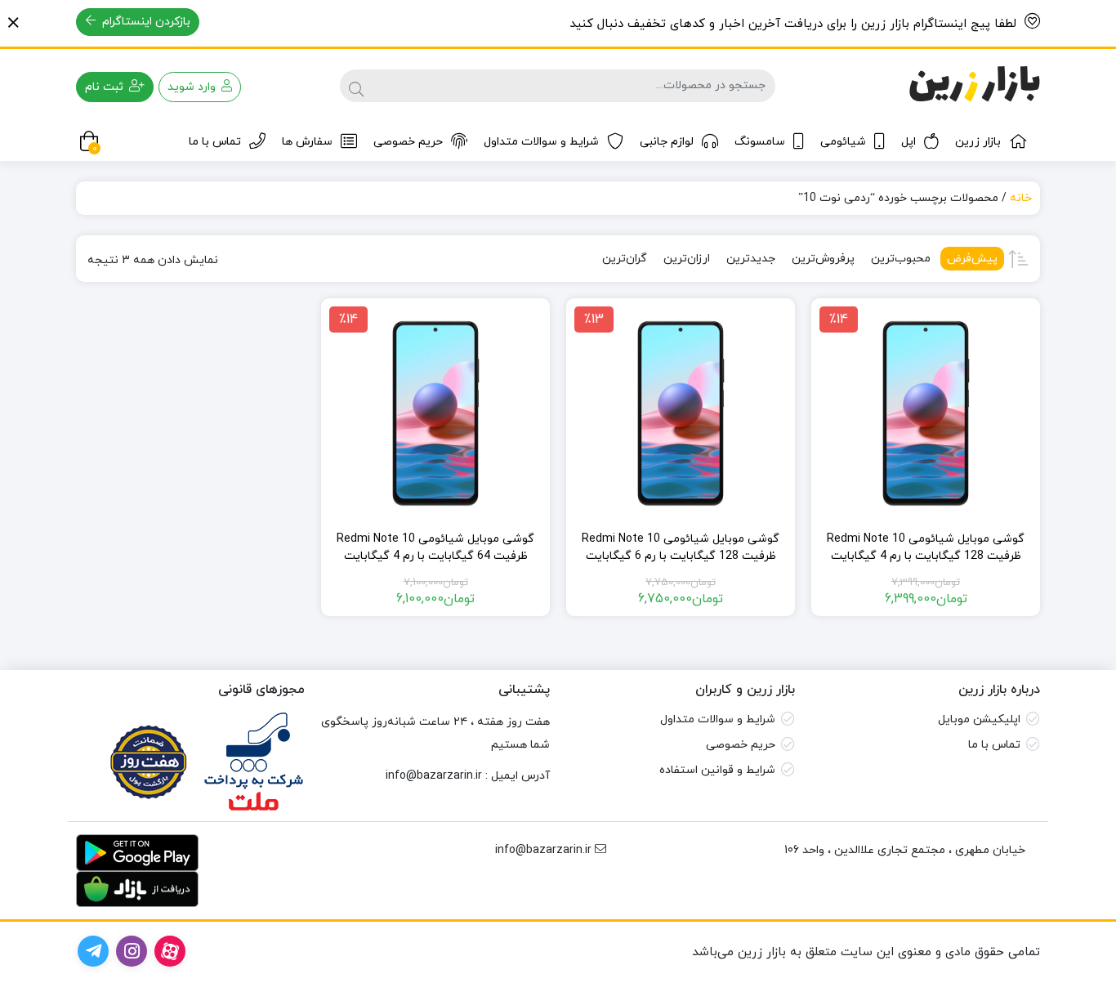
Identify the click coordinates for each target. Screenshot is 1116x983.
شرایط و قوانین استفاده (717, 770)
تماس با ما (215, 142)
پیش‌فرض (972, 258)
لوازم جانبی (667, 142)
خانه (1021, 198)
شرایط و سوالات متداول (541, 142)
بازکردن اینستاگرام (144, 21)
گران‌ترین (624, 258)
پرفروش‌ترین (823, 258)
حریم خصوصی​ (740, 745)
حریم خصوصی (408, 142)
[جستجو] (356, 85)
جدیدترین (750, 258)
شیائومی (843, 142)
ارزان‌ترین (686, 258)
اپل (908, 142)
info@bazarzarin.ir (434, 776)
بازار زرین (978, 142)
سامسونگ (759, 142)
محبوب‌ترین (901, 258)
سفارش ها (307, 142)
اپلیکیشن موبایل (979, 719)
